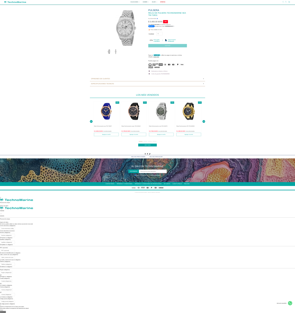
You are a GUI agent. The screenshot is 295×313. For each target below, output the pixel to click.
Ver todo (148, 145)
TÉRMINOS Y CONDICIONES (124, 183)
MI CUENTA (167, 183)
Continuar (3, 312)
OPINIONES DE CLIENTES (100, 79)
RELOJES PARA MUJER (156, 156)
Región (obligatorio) (5, 269)
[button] (91, 121)
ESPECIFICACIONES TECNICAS (102, 84)
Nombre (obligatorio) (5, 232)
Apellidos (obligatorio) (5, 239)
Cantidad (151, 34)
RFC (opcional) (4, 247)
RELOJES (187, 183)
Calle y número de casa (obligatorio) (9, 254)
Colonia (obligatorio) (5, 287)
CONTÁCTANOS (109, 183)
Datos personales (155, 175)
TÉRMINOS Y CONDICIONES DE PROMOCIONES (148, 183)
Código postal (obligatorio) (6, 298)
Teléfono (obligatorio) (5, 261)
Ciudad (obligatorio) (5, 278)
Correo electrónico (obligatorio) (7, 225)
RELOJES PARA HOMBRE (138, 156)
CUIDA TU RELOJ (177, 183)
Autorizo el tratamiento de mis (12, 306)
